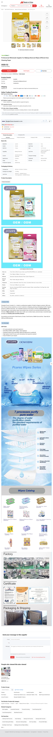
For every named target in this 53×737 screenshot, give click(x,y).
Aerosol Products (4, 697)
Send (12, 657)
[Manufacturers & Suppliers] (26, 2)
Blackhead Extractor (18, 712)
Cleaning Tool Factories (28, 718)
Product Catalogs (19, 689)
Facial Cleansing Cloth (36, 709)
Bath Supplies (5, 709)
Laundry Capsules (30, 692)
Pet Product (3, 694)
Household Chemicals (15, 709)
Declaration (40, 731)
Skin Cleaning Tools (31, 9)
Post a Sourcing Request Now (38, 657)
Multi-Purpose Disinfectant (44, 694)
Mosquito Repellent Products (19, 697)
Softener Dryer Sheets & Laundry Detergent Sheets (20, 694)
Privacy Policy (45, 731)
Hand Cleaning (18, 718)
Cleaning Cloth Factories (40, 718)
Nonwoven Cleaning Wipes (21, 721)
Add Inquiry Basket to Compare (27, 49)
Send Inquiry (26, 70)
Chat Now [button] (44, 70)
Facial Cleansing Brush (6, 712)
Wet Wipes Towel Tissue (7, 725)
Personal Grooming (26, 709)
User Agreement (34, 731)
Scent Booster (17, 692)
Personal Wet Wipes (43, 721)
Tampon (3, 692)
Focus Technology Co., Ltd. (18, 731)
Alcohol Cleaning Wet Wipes (7, 721)
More (2, 727)
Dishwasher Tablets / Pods (31, 694)
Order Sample (22, 73)
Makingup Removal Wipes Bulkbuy (21, 725)
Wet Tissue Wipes (32, 721)
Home (2, 9)
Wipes (40, 692)
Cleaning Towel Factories (7, 718)
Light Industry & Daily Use (9, 9)
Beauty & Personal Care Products (21, 9)
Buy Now (9, 70)
